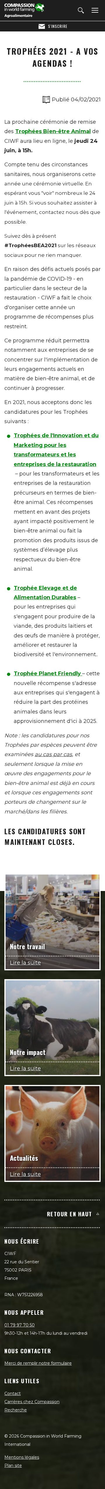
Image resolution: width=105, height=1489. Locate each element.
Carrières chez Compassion (32, 1401)
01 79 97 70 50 (19, 1325)
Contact (12, 1393)
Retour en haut (69, 1214)
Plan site (13, 1465)
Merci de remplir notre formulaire (38, 1363)
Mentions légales (21, 1457)
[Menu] (94, 10)
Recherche (15, 1410)
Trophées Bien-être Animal (53, 131)
